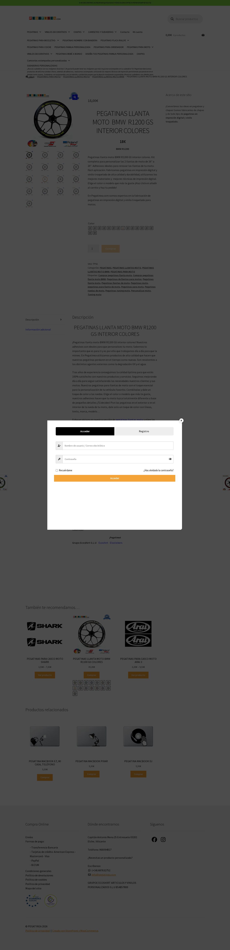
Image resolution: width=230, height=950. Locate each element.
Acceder (114, 478)
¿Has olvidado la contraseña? (159, 470)
